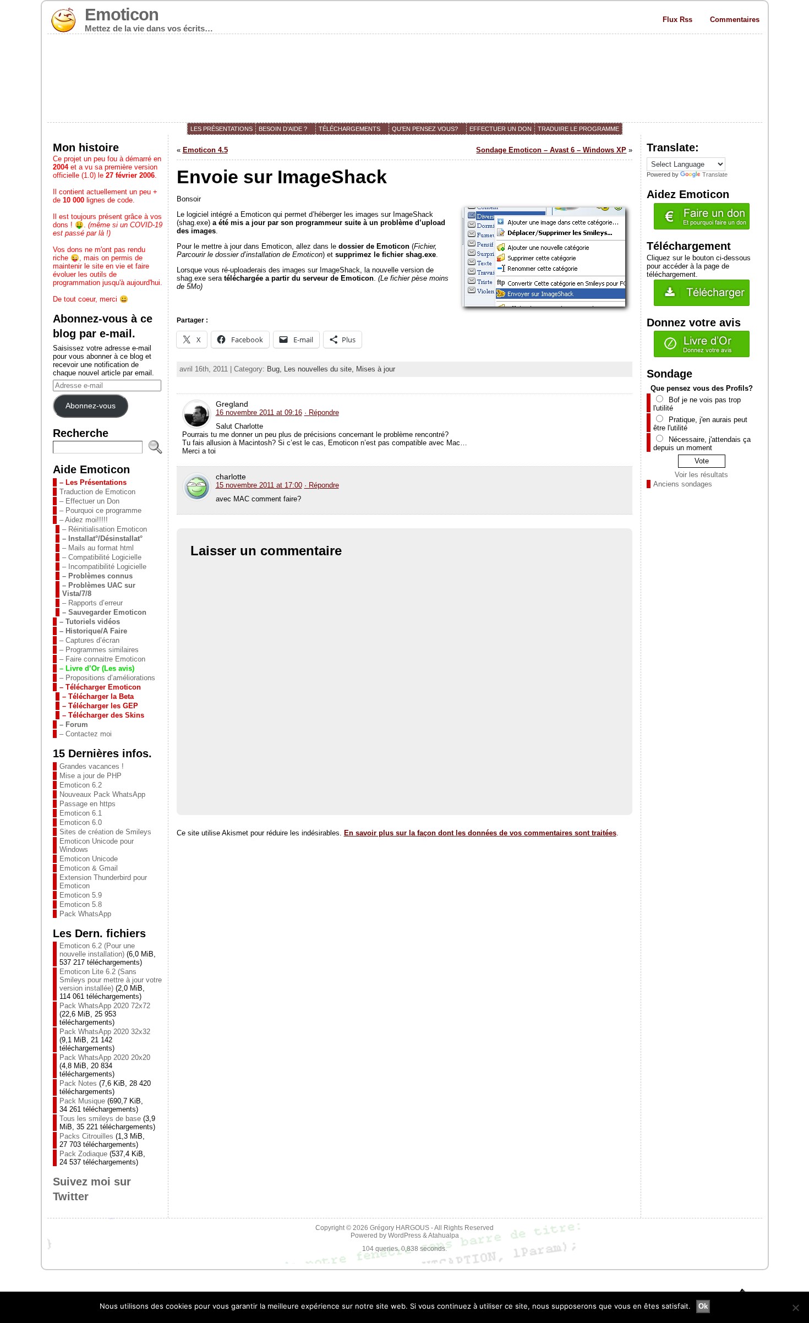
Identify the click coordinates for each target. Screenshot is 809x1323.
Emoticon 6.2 (80, 785)
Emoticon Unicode (88, 859)
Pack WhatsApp (85, 914)
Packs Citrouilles (86, 1136)
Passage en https (87, 804)
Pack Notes (78, 1083)
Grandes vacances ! (91, 766)
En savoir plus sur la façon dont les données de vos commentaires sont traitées (480, 833)
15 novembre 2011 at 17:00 (259, 485)
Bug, (275, 369)
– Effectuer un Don (89, 501)
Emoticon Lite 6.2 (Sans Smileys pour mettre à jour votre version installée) (110, 979)
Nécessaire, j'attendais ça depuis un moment (701, 443)
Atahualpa (443, 1235)
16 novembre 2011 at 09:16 (259, 412)
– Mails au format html (98, 548)
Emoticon (121, 14)
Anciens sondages (682, 484)
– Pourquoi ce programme (100, 510)
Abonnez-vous (90, 405)
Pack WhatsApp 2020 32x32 (104, 1031)
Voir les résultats (701, 475)
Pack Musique (82, 1101)
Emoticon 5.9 (80, 895)
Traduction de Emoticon (97, 492)
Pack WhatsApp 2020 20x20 (104, 1057)
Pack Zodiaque (83, 1154)
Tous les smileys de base (100, 1118)
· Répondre (321, 412)
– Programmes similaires (99, 650)
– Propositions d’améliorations (107, 678)
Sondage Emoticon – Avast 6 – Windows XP (551, 150)
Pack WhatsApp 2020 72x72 (104, 1006)
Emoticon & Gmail (88, 868)
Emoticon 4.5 (205, 150)
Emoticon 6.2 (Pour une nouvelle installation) (97, 950)
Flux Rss (677, 19)
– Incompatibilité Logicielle (104, 566)
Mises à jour (375, 369)
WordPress (404, 1235)
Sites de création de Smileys (105, 832)
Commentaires (734, 19)
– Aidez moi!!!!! (83, 520)
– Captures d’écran (89, 640)
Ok (703, 1306)
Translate (715, 174)
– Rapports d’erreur (92, 603)
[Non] (795, 1307)
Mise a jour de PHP (90, 776)
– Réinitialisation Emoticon (104, 529)
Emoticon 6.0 (80, 822)
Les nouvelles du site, (320, 369)
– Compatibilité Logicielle (101, 557)
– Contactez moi (85, 734)
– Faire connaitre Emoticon (102, 659)
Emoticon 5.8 (80, 904)
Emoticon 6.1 (80, 813)
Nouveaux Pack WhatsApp (102, 794)
